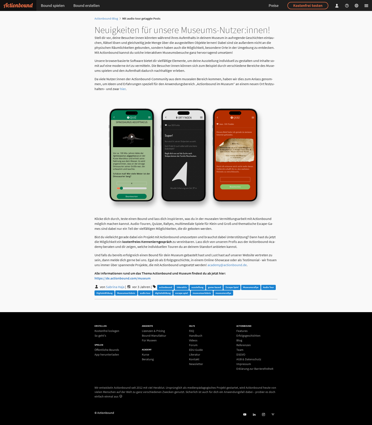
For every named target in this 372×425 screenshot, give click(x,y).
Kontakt (194, 359)
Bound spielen (53, 5)
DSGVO (240, 354)
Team (239, 350)
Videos (193, 340)
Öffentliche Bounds (107, 350)
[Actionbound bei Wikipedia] (273, 415)
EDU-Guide (196, 350)
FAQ (191, 331)
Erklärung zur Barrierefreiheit (254, 368)
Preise (274, 5)
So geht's (100, 335)
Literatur (194, 354)
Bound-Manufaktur (154, 336)
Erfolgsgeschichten (248, 336)
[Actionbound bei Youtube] (245, 415)
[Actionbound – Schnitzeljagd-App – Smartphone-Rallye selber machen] (18, 5)
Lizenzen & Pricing (153, 331)
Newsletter (196, 364)
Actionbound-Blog (106, 18)
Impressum (243, 364)
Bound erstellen (86, 5)
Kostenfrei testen (307, 5)
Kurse (145, 354)
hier (123, 89)
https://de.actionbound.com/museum (122, 278)
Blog (239, 340)
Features (242, 331)
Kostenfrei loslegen (107, 331)
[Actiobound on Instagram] (263, 415)
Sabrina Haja (115, 287)
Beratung (148, 359)
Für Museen (149, 340)
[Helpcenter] (347, 5)
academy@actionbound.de (227, 265)
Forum (193, 345)
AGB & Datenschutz (248, 359)
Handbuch (195, 336)
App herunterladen (107, 354)
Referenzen (243, 345)
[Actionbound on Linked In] (254, 415)
